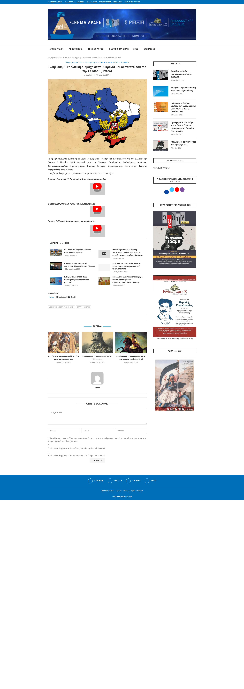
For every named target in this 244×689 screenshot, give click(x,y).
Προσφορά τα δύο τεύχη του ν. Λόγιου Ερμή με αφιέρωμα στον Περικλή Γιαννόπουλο (182, 126)
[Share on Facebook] (94, 317)
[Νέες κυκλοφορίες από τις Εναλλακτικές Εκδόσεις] (160, 91)
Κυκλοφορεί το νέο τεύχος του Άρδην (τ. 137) (183, 143)
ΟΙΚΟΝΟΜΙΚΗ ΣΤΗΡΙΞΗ (132, 2)
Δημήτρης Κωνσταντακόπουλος (61, 307)
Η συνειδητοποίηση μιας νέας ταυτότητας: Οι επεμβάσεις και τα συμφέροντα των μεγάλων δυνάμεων (127, 252)
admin (90, 75)
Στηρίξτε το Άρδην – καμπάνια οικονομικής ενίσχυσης (181, 74)
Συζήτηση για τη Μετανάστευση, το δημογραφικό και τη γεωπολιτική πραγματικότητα (126, 266)
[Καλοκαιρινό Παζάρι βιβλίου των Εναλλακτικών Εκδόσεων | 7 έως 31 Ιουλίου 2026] (160, 107)
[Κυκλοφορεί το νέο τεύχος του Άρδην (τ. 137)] (160, 146)
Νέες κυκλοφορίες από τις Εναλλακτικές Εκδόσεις (183, 89)
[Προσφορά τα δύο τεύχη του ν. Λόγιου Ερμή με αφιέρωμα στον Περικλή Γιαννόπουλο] (160, 126)
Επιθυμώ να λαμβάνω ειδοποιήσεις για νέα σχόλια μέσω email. (77, 448)
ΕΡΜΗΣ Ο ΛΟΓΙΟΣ (95, 49)
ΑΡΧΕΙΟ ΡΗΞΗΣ (75, 49)
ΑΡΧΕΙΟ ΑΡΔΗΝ (56, 49)
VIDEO (135, 49)
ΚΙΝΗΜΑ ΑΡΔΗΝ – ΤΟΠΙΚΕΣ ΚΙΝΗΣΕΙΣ (99, 2)
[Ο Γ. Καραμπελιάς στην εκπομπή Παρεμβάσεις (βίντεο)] (56, 252)
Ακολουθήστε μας (161, 168)
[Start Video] (97, 189)
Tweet (51, 297)
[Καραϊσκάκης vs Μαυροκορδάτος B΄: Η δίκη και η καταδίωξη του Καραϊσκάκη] (97, 342)
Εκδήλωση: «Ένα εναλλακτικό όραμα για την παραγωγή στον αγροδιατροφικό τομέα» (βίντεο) (127, 279)
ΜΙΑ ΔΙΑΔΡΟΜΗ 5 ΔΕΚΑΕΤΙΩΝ (74, 2)
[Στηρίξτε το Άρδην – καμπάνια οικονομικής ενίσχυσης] (160, 75)
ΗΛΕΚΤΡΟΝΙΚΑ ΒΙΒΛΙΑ (119, 49)
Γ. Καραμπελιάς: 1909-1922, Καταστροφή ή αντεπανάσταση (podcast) (76, 279)
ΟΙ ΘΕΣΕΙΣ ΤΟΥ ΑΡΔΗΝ (55, 2)
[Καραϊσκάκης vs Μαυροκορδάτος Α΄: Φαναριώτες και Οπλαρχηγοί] (131, 342)
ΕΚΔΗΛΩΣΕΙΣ (149, 49)
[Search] (195, 49)
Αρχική (50, 58)
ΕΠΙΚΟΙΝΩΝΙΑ (117, 2)
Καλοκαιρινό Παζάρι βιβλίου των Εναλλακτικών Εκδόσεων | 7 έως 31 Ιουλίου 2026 (183, 107)
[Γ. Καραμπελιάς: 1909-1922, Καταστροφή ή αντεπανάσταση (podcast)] (56, 281)
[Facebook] (190, 2)
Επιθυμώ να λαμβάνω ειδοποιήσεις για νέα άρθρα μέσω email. (76, 455)
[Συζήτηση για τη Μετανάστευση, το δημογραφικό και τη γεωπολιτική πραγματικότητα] (104, 267)
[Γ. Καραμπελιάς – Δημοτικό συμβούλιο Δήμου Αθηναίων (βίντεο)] (56, 266)
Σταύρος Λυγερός (83, 307)
